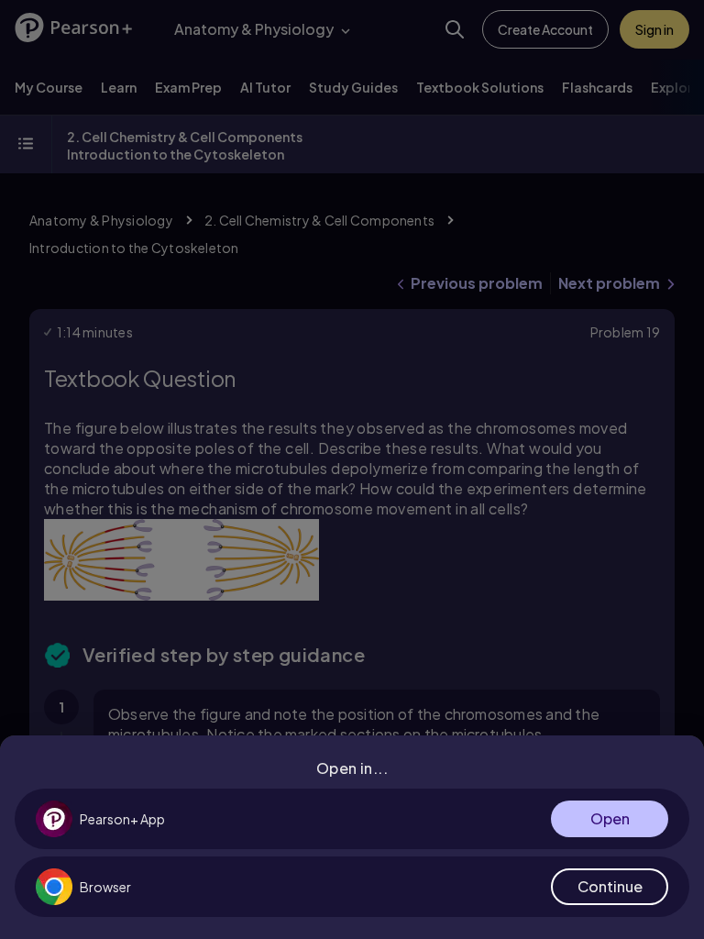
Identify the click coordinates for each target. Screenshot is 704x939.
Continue (610, 886)
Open (610, 818)
